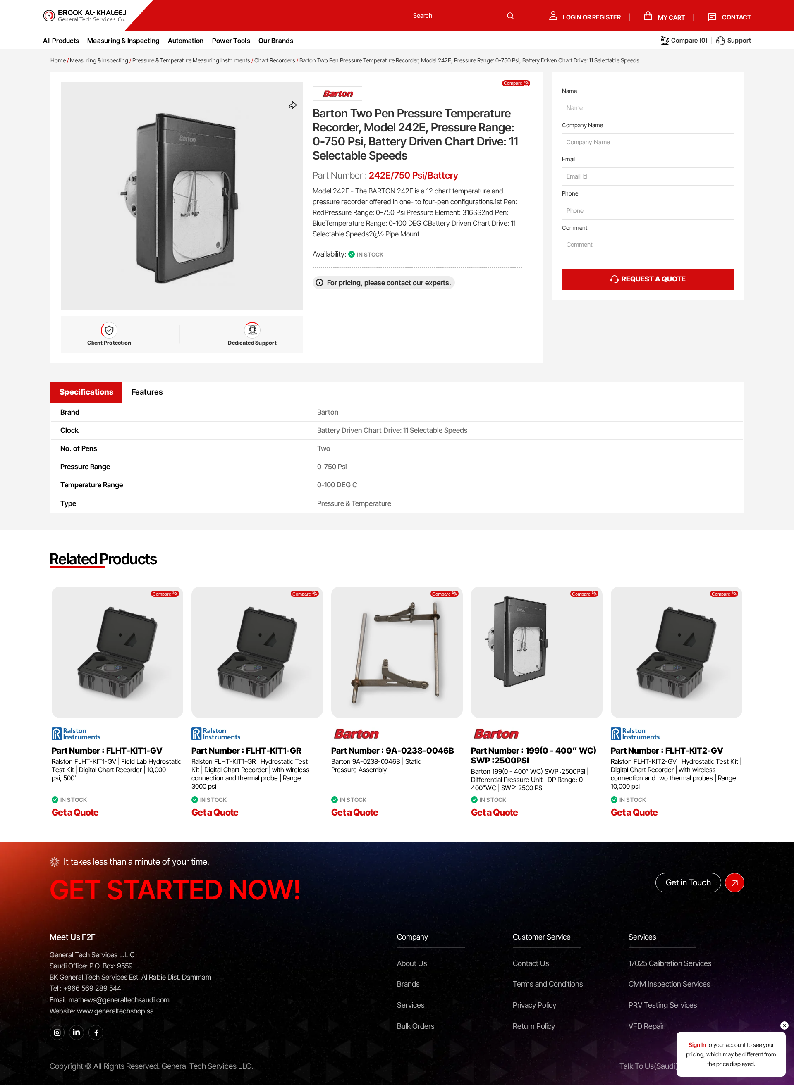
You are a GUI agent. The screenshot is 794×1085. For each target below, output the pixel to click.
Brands (408, 984)
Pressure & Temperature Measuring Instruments (191, 60)
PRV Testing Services (663, 1005)
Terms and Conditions (548, 984)
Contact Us (531, 963)
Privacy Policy (534, 1005)
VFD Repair (646, 1026)
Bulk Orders (416, 1026)
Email (569, 158)
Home (58, 60)
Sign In (697, 1044)
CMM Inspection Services (669, 984)
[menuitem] (123, 40)
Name (569, 90)
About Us (412, 963)
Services (411, 1005)
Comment (574, 227)
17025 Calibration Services (670, 963)
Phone (570, 193)
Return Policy (534, 1026)
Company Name (582, 125)
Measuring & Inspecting (99, 60)
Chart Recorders (274, 60)
